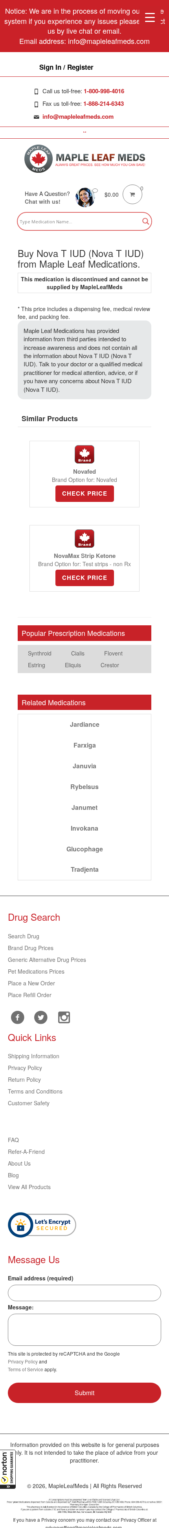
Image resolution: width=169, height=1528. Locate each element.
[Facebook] (17, 1017)
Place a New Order (31, 983)
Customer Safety (29, 1103)
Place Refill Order (29, 995)
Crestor (110, 665)
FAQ (13, 1140)
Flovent (113, 653)
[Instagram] (63, 1016)
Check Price (84, 493)
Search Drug (23, 936)
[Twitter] (40, 1016)
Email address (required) (40, 1278)
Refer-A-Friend (26, 1151)
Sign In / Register (66, 67)
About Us (19, 1163)
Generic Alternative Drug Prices (47, 959)
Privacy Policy (25, 1068)
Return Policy (24, 1079)
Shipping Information (33, 1056)
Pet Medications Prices (36, 971)
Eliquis (73, 665)
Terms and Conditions (35, 1091)
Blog (13, 1175)
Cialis (77, 653)
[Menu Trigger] (150, 16)
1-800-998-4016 (104, 91)
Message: (21, 1307)
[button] (8, 1469)
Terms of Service (25, 1369)
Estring (36, 665)
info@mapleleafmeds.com (78, 116)
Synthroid (39, 653)
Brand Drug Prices (30, 948)
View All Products (29, 1187)
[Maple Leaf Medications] (84, 159)
